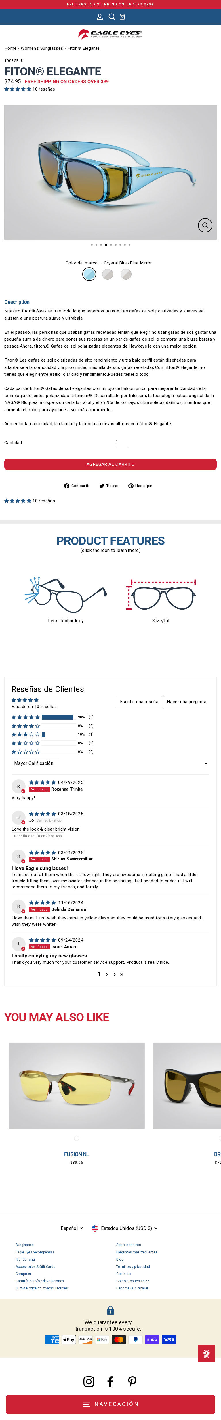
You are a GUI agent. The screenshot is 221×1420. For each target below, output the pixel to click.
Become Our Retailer (132, 1288)
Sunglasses (25, 1244)
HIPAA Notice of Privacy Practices (42, 1288)
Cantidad (13, 442)
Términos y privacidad (133, 1266)
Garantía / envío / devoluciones (40, 1281)
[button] (18, 89)
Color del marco (109, 263)
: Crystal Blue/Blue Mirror (89, 274)
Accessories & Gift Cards (35, 1266)
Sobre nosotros (128, 1244)
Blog (119, 1259)
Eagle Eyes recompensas (35, 1252)
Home (10, 48)
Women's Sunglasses (42, 48)
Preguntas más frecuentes (136, 1252)
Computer (23, 1274)
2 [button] (107, 974)
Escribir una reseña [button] (139, 701)
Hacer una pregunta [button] (186, 701)
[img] (43, 782)
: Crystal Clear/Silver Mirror (126, 274)
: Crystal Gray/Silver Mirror (107, 274)
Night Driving (25, 1259)
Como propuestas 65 (132, 1281)
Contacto (123, 1274)
